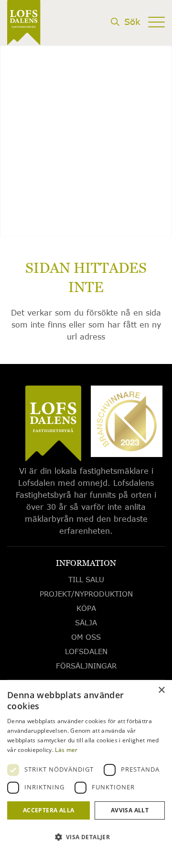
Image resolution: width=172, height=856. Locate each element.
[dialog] (86, 768)
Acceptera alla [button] (49, 810)
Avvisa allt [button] (130, 810)
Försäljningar (86, 665)
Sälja (86, 622)
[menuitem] (125, 39)
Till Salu (86, 579)
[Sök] (125, 36)
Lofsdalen (86, 651)
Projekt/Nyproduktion (86, 593)
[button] (86, 837)
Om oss (86, 637)
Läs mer (66, 750)
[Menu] (156, 36)
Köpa (86, 608)
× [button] (161, 690)
